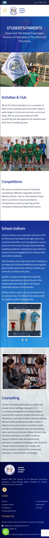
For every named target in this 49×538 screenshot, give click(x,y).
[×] (5, 531)
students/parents (9, 511)
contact (40, 508)
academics (7, 508)
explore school (8, 504)
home (5, 501)
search (43, 2)
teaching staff (42, 501)
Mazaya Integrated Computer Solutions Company (28, 534)
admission (40, 504)
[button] (22, 340)
